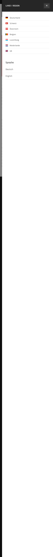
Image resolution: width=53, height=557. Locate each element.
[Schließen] (46, 5)
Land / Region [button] (13, 6)
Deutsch (9, 69)
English (9, 76)
